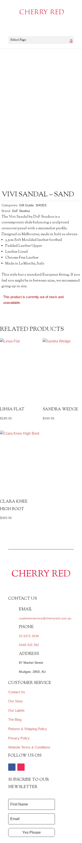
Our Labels (16, 710)
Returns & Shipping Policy (27, 729)
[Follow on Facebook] (11, 767)
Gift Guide (26, 205)
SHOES (41, 205)
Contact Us (16, 692)
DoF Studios (21, 211)
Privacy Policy (19, 738)
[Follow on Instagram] (21, 767)
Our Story (15, 701)
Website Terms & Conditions (29, 747)
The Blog (14, 719)
